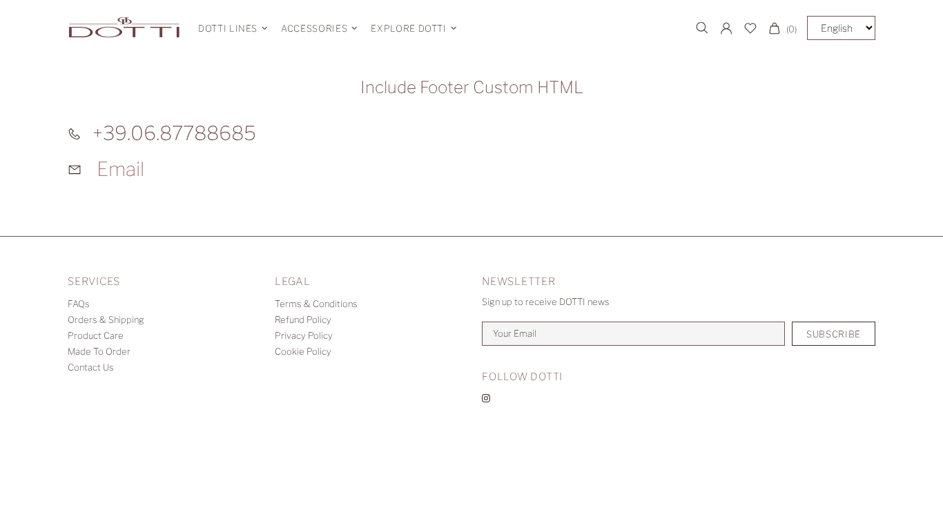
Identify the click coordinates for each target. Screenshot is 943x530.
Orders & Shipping (106, 319)
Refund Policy (303, 319)
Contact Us (91, 367)
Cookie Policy (303, 351)
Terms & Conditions (316, 303)
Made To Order (99, 351)
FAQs (79, 303)
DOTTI (124, 28)
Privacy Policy (304, 335)
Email (120, 169)
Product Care (96, 335)
